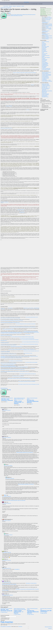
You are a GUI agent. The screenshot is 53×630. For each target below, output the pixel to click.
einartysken (44, 48)
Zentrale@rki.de (16, 569)
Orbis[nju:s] (44, 61)
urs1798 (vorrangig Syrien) (46, 68)
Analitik (43, 42)
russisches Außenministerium (46, 74)
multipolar (43, 58)
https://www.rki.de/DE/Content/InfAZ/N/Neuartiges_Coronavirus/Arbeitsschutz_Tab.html (12, 320)
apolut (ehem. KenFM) (45, 46)
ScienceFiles (44, 67)
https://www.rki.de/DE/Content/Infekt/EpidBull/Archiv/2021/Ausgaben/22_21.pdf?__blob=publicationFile (22, 349)
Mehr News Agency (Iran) (46, 87)
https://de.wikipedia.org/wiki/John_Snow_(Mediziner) (24, 452)
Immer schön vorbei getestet (4, 388)
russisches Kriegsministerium (46, 75)
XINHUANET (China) (45, 96)
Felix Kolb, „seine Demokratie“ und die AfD (7, 400)
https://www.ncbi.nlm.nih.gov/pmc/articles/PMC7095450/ (27, 338)
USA (41, 609)
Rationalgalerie (44, 66)
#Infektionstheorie (19, 14)
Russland (36, 608)
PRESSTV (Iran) (44, 91)
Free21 (43, 52)
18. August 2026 (29, 614)
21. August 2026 (16, 614)
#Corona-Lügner (13, 14)
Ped (9, 13)
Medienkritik (19, 608)
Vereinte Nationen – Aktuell (46, 80)
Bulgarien (15, 608)
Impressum (50, 628)
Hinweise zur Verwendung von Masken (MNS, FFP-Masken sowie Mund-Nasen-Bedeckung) (24, 72)
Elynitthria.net (44, 49)
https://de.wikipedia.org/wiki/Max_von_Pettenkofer (26, 484)
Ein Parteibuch (44, 60)
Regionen (14, 6)
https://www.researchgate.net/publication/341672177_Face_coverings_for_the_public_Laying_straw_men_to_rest (15, 371)
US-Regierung (44, 79)
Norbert (5, 495)
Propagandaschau (45, 64)
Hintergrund (44, 54)
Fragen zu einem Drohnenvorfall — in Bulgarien (18, 402)
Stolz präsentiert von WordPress (6, 626)
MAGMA (43, 56)
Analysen (2, 7)
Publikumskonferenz (45, 65)
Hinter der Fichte (44, 53)
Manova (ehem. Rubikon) (46, 57)
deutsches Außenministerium (46, 72)
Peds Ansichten (26, 2)
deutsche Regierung (45, 73)
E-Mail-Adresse (3, 616)
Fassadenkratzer (44, 51)
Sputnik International (45, 94)
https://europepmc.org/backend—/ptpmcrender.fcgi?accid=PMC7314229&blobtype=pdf (19, 378)
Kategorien (10, 6)
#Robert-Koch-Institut (19, 15)
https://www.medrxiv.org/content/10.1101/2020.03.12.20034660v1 (26, 381)
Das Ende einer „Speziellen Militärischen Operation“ (32, 401)
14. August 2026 (43, 613)
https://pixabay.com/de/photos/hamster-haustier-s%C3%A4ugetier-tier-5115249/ (28, 384)
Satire (22, 609)
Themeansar (20, 626)
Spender (22, 6)
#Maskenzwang (25, 14)
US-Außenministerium (45, 77)
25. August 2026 (3, 612)
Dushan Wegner (44, 47)
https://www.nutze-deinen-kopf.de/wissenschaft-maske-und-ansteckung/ (13, 500)
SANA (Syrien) (44, 92)
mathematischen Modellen (20, 209)
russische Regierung (45, 76)
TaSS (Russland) (44, 95)
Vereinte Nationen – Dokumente (47, 81)
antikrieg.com (44, 44)
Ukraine (24, 609)
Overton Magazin (44, 62)
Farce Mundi (44, 50)
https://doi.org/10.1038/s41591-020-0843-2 (8, 329)
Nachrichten (23, 608)
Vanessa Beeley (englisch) (46, 69)
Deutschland (3, 608)
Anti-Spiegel (44, 43)
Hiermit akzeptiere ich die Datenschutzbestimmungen (5, 618)
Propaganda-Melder (45, 63)
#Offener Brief (13, 15)
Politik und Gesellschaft (7, 7)
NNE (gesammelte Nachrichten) (47, 90)
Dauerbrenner (19, 6)
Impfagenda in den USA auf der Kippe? (45, 611)
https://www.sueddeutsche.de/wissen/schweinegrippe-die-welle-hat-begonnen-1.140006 (22, 336)
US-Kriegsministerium (45, 78)
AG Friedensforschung (45, 41)
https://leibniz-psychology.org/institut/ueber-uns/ (8, 364)
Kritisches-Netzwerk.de (45, 55)
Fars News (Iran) (44, 86)
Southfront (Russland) (45, 93)
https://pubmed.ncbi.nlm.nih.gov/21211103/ (16, 346)
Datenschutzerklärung (48, 626)
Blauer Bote (44, 45)
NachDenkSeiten (44, 59)
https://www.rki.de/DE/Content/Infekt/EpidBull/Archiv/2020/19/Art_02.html (10, 322)
